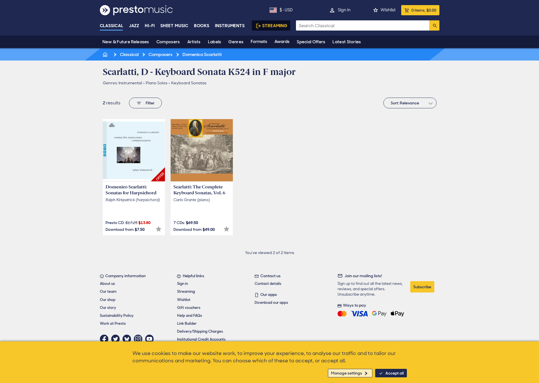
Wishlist (388, 10)
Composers (168, 42)
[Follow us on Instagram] (139, 339)
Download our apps (271, 302)
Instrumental (130, 82)
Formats (259, 41)
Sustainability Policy (117, 315)
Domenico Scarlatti (202, 54)
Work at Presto (113, 323)
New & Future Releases (125, 42)
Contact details (268, 283)
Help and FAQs (189, 315)
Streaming (274, 26)
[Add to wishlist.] (158, 229)
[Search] (434, 25)
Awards (281, 41)
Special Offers (311, 42)
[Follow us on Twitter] (117, 339)
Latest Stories (346, 42)
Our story (108, 307)
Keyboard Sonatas (189, 82)
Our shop (107, 299)
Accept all (394, 373)
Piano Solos (157, 82)
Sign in (344, 10)
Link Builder (187, 323)
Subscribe (422, 286)
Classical (111, 26)
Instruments (230, 26)
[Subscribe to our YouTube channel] (150, 339)
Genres (235, 42)
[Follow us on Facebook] (105, 339)
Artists (194, 42)
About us (107, 283)
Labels (214, 42)
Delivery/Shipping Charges (200, 331)
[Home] (105, 54)
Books (202, 26)
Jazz (134, 26)
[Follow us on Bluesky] (128, 339)
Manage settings (346, 373)
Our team (108, 291)
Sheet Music (174, 26)
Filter (150, 103)
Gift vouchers (188, 307)
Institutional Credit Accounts (201, 339)
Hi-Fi (150, 26)
